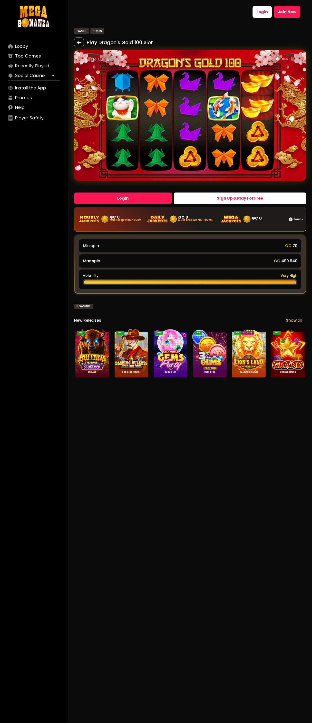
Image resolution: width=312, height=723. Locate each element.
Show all (294, 320)
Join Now (287, 12)
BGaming (83, 306)
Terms (298, 219)
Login (262, 12)
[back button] (79, 42)
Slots (97, 31)
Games (82, 31)
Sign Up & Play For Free (240, 198)
